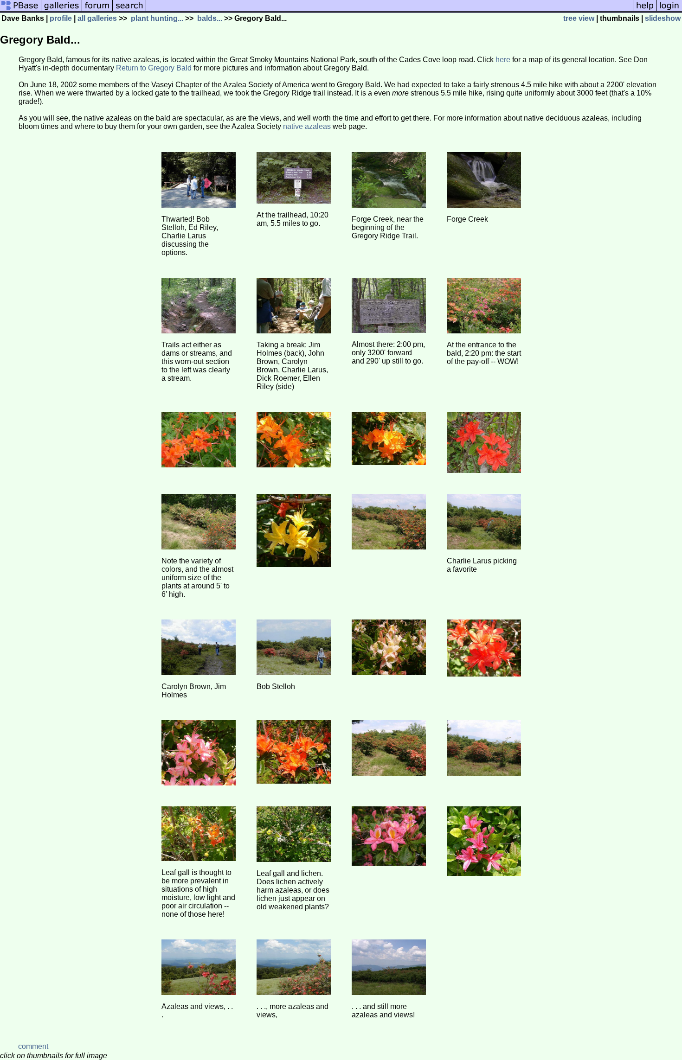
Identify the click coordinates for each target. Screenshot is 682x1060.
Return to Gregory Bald (154, 68)
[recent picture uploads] (61, 10)
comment (33, 1046)
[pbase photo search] (129, 10)
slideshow (663, 18)
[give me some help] (645, 10)
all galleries (97, 18)
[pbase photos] (20, 10)
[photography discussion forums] (97, 10)
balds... (208, 18)
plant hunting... (156, 18)
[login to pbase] (669, 10)
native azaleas (307, 126)
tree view (578, 18)
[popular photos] (389, 10)
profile (61, 18)
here (502, 60)
